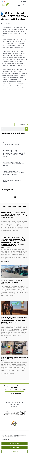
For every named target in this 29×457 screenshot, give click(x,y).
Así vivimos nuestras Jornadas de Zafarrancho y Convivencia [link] (13, 143)
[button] (3, 106)
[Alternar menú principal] (19, 5)
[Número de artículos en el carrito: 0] (24, 5)
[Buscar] (26, 129)
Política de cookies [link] (6, 454)
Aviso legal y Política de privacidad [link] (18, 454)
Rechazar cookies (14, 447)
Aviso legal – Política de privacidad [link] (14, 402)
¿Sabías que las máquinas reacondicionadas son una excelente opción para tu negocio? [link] (13, 172)
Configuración (14, 451)
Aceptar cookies (14, 443)
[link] (2, 13)
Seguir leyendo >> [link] (5, 232)
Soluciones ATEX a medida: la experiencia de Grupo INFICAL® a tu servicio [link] (13, 164)
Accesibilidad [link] (14, 406)
